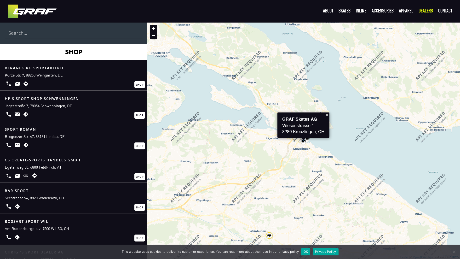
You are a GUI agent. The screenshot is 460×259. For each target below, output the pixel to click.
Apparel (406, 12)
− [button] (153, 36)
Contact (445, 12)
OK (306, 251)
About (328, 12)
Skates (345, 12)
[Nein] (454, 251)
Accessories (383, 12)
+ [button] (153, 28)
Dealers (426, 12)
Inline (361, 12)
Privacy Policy (325, 251)
